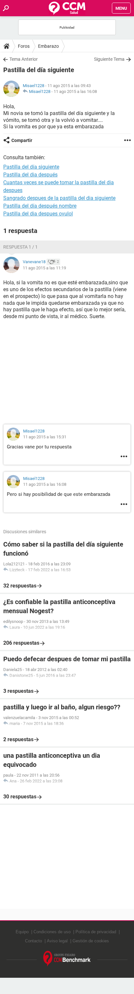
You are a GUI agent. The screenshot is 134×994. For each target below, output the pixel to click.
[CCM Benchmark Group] (67, 959)
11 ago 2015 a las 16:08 (75, 91)
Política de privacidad (95, 931)
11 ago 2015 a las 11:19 (44, 267)
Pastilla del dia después (30, 175)
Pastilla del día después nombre (39, 206)
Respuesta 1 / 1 (20, 247)
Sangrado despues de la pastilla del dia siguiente (59, 198)
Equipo (22, 931)
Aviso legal (57, 940)
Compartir (21, 140)
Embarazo (48, 46)
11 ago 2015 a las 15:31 (44, 436)
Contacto (33, 940)
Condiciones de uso (52, 931)
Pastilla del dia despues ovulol (38, 214)
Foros (24, 46)
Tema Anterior (23, 59)
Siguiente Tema (109, 59)
